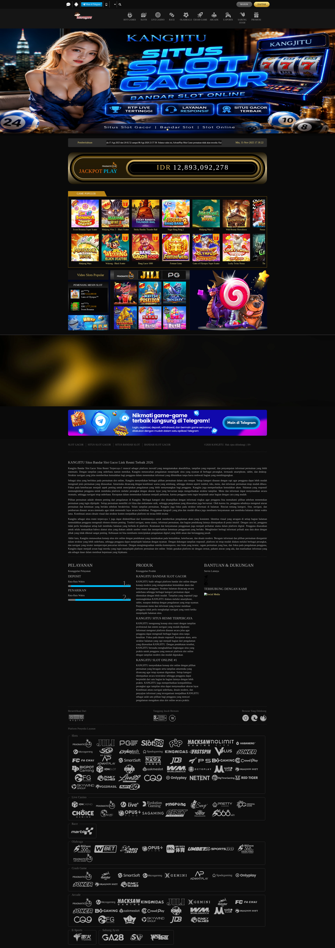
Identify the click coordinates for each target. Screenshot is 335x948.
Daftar (262, 4)
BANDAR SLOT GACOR (157, 444)
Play (110, 171)
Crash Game (200, 20)
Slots (144, 20)
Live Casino (158, 20)
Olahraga (186, 20)
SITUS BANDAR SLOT (127, 444)
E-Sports (228, 20)
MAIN (87, 213)
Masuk (244, 4)
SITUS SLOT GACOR (99, 444)
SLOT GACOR (75, 444)
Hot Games (130, 20)
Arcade (214, 20)
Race (172, 20)
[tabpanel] (167, 80)
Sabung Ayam (242, 21)
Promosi (256, 20)
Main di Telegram (93, 4)
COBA (127, 289)
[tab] (126, 275)
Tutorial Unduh (304, 377)
